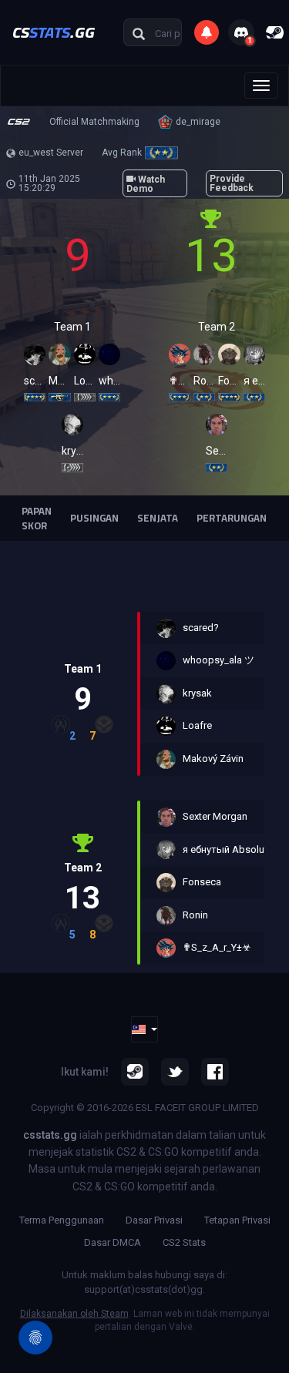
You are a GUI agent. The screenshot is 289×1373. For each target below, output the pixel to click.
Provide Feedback (232, 183)
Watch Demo (145, 184)
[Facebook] (215, 1072)
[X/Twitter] (175, 1072)
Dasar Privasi (154, 1220)
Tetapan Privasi (237, 1220)
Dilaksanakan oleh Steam (74, 1313)
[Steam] (135, 1072)
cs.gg (53, 32)
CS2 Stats (184, 1242)
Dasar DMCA (112, 1242)
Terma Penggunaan (61, 1220)
